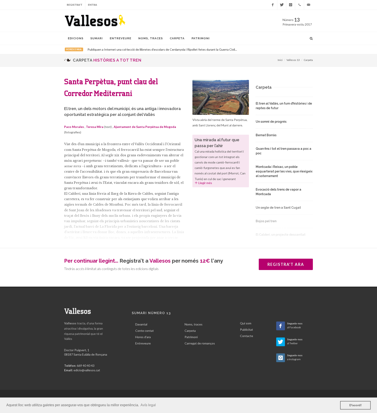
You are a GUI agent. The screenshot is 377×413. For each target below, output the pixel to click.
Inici (280, 60)
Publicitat (246, 329)
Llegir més (205, 183)
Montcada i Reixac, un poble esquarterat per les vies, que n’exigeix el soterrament (284, 171)
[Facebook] (272, 5)
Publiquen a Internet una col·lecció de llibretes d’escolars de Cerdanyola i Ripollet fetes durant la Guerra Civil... (162, 49)
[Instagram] (290, 5)
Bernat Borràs (266, 135)
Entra (92, 4)
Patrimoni (191, 337)
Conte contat (144, 330)
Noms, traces (193, 324)
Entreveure (143, 343)
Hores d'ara (143, 337)
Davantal (141, 324)
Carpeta (308, 60)
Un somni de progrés (271, 121)
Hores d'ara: (74, 49)
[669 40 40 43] (299, 5)
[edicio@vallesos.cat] (308, 5)
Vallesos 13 (293, 60)
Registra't (74, 4)
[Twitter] (281, 5)
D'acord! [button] (355, 405)
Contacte (246, 336)
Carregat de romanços (200, 343)
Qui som (245, 323)
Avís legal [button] (148, 405)
